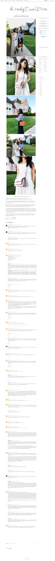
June (40, 82)
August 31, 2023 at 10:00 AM (13, 415)
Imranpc (9, 421)
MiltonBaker (9, 328)
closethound (40, 62)
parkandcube (45, 62)
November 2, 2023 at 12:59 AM (14, 421)
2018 (40, 85)
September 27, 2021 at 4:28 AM (14, 337)
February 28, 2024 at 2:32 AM (13, 426)
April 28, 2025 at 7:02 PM (16, 470)
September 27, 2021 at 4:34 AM (15, 353)
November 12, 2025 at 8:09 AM (14, 491)
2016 (40, 87)
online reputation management (12, 410)
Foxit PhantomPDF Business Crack (12, 257)
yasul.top (9, 337)
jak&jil (39, 70)
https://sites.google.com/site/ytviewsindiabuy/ (14, 391)
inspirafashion (40, 69)
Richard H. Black (10, 231)
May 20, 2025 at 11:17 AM (14, 475)
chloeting (40, 61)
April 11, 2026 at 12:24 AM (14, 518)
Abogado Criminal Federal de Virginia (12, 417)
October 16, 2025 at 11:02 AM (15, 481)
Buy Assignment (32, 296)
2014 (40, 90)
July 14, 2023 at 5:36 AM (19, 410)
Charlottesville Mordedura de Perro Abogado (14, 436)
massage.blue (9, 353)
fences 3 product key (10, 256)
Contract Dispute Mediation (11, 461)
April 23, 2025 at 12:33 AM (14, 465)
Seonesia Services (10, 318)
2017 (40, 86)
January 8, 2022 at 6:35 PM (13, 382)
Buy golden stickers (10, 470)
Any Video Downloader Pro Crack (12, 258)
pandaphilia (45, 61)
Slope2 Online (25, 526)
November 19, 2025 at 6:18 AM (16, 504)
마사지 (9, 356)
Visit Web (9, 365)
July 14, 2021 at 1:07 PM (14, 295)
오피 (8, 349)
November (41, 77)
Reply (8, 234)
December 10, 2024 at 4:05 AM (15, 440)
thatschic (45, 66)
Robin (8, 426)
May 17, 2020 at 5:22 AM (13, 237)
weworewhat (45, 69)
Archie (9, 491)
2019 (40, 76)
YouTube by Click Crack (11, 259)
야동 (8, 342)
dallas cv (9, 237)
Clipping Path (24, 301)
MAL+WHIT (5, 0)
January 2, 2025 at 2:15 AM (14, 452)
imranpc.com (23, 422)
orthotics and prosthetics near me (21, 371)
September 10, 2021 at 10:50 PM (15, 328)
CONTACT (13, 0)
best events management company (29, 519)
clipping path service (16, 477)
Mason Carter (9, 525)
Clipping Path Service (10, 284)
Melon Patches (10, 504)
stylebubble (45, 65)
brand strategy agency (15, 291)
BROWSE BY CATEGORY (19, 0)
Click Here (9, 364)
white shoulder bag (27, 400)
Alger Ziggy (9, 360)
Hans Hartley (9, 475)
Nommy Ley (9, 452)
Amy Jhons (9, 431)
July (40, 81)
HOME (2, 0)
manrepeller (40, 72)
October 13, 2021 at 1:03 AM (14, 360)
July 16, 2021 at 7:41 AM (14, 300)
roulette (18, 383)
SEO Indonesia (10, 317)
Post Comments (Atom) (12, 543)
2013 (40, 91)
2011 (40, 93)
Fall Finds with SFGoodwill (43, 78)
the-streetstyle (45, 67)
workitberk (45, 70)
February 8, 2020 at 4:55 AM (16, 231)
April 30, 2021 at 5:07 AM (17, 284)
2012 (40, 92)
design (18, 279)
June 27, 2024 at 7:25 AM (14, 431)
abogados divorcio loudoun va (23, 427)
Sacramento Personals (32, 233)
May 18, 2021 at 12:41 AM (15, 289)
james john (9, 295)
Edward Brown (10, 289)
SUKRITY (9, 300)
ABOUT (10, 0)
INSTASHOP (26, 0)
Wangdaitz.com (10, 366)
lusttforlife (40, 71)
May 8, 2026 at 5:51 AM (14, 525)
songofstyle (45, 64)
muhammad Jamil (10, 254)
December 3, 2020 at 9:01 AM (16, 254)
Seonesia (9, 316)
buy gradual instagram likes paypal (15, 245)
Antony (9, 415)
